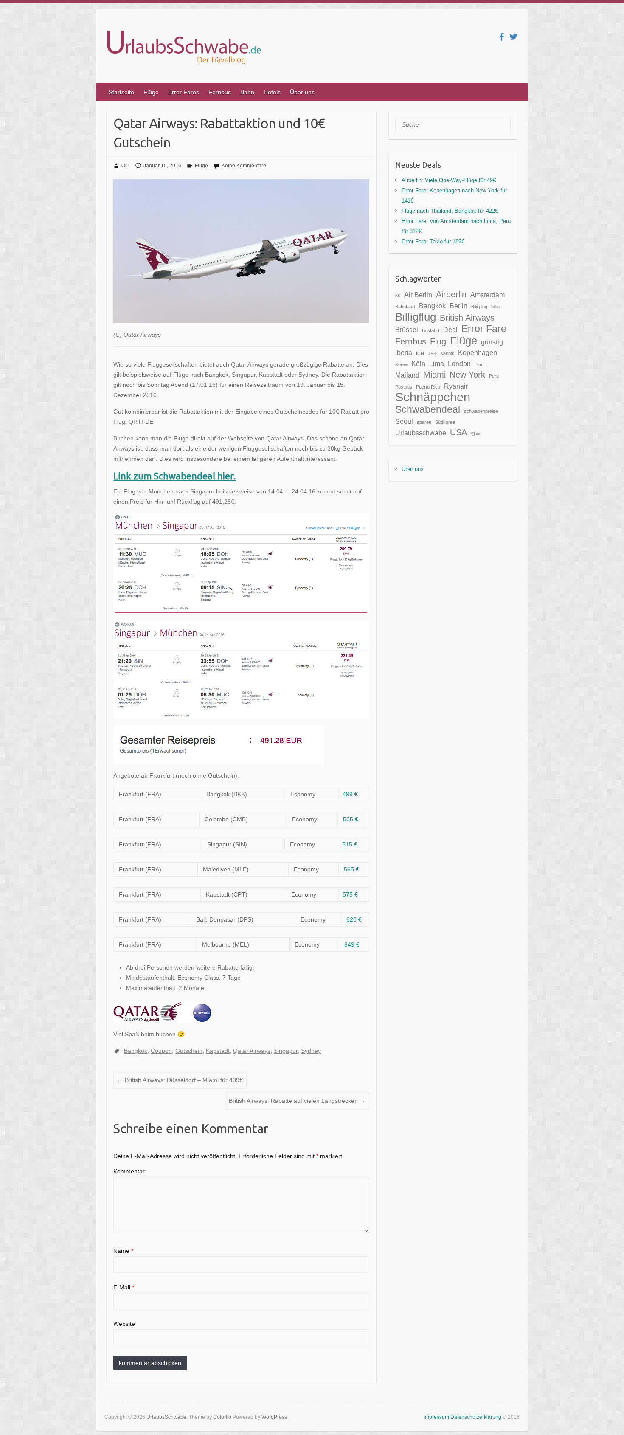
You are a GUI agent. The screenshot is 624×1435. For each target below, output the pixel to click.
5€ (397, 295)
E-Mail (123, 1287)
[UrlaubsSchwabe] (182, 48)
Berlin (458, 306)
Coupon (161, 1050)
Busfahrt (430, 330)
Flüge (151, 92)
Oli (124, 166)
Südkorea (445, 422)
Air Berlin (418, 295)
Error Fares (183, 92)
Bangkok (135, 1050)
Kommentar (129, 1171)
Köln (418, 363)
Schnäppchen (432, 397)
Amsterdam (487, 295)
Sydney (311, 1050)
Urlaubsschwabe (420, 433)
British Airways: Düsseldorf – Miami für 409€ (180, 1080)
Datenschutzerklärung (476, 1417)
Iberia (403, 352)
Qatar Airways (251, 1050)
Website (124, 1323)
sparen (424, 422)
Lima (436, 363)
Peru (494, 375)
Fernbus (219, 92)
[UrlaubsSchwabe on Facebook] (501, 36)
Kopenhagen (477, 352)
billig (495, 306)
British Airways (467, 317)
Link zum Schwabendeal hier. (174, 476)
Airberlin (451, 294)
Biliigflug (479, 306)
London (459, 363)
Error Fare (483, 328)
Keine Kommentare (244, 166)
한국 (475, 433)
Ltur (479, 364)
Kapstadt (218, 1050)
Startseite (121, 92)
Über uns (302, 92)
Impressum (437, 1417)
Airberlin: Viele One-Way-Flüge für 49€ (449, 180)
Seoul (404, 421)
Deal (450, 329)
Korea (401, 364)
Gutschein (188, 1050)
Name (123, 1250)
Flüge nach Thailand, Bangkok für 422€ (450, 211)
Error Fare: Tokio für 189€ (433, 241)
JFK (432, 353)
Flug (438, 341)
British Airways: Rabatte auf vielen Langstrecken (297, 1100)
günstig (492, 342)
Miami (434, 374)
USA (458, 432)
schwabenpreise (481, 411)
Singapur (286, 1050)
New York (467, 374)
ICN (420, 353)
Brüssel (406, 329)
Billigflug (415, 317)
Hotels (272, 92)
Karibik (447, 353)
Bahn (247, 92)
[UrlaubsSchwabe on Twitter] (513, 36)
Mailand (407, 375)
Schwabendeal (427, 409)
